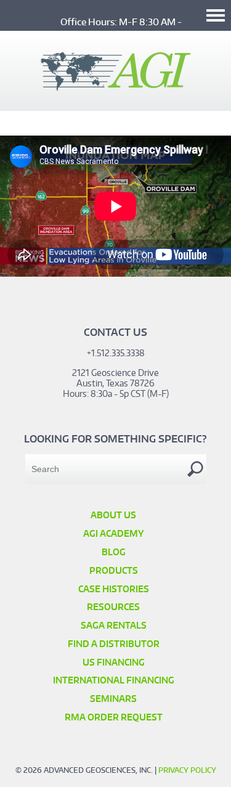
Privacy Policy (187, 770)
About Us (113, 515)
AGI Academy (113, 533)
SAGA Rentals (114, 625)
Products (113, 570)
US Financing (114, 662)
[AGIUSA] (115, 87)
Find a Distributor (114, 643)
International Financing (113, 680)
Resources (113, 606)
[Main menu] (215, 15)
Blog (114, 552)
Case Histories (113, 589)
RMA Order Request (114, 717)
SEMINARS (113, 698)
